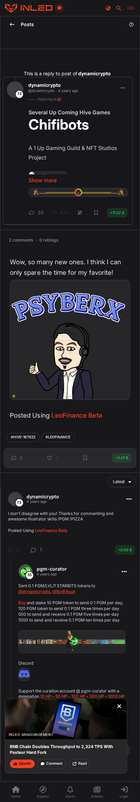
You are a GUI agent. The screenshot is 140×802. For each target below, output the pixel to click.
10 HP (45, 696)
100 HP (78, 696)
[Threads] (28, 8)
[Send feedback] (59, 8)
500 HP (96, 696)
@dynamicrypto (34, 591)
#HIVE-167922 (23, 437)
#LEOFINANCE (58, 437)
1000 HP (116, 696)
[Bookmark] (85, 458)
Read (82, 763)
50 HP (61, 696)
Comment (54, 763)
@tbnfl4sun (63, 591)
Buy (22, 602)
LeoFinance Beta (76, 415)
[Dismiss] (119, 706)
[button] (16, 457)
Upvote (25, 763)
